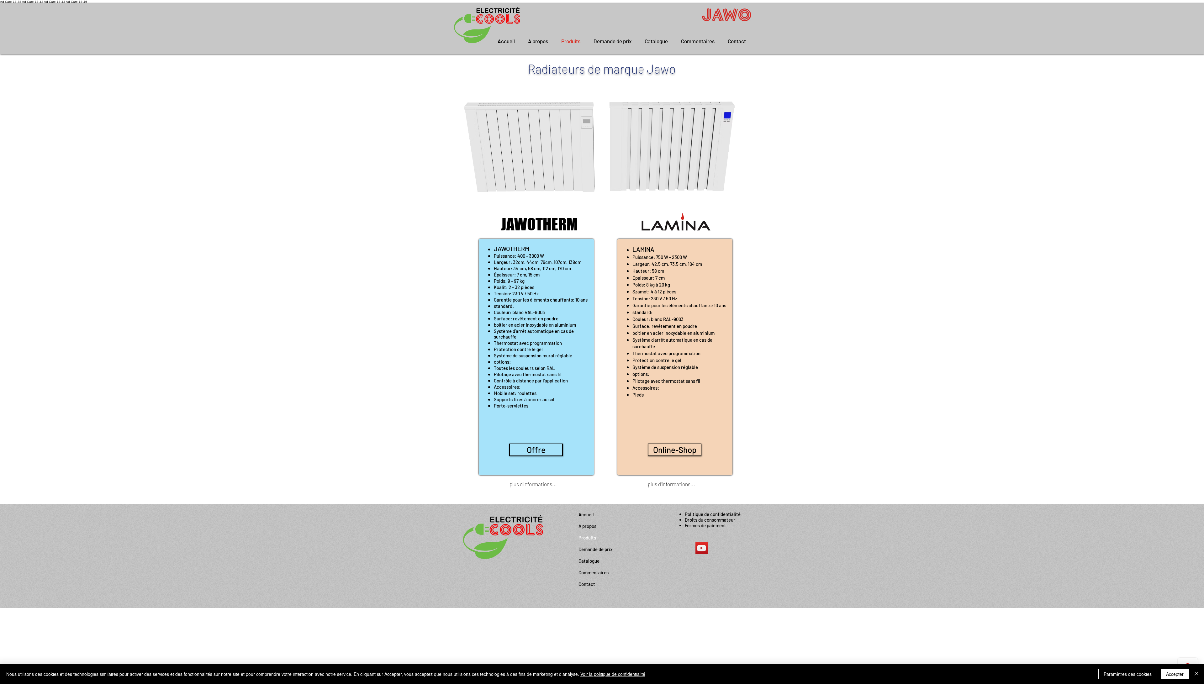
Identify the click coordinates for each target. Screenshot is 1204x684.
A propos (587, 526)
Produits (587, 537)
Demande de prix (595, 549)
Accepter (1175, 674)
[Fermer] (1196, 674)
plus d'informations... (533, 484)
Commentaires (593, 572)
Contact (586, 584)
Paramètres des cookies (1128, 674)
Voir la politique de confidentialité (612, 674)
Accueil (586, 514)
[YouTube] (701, 548)
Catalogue (588, 561)
